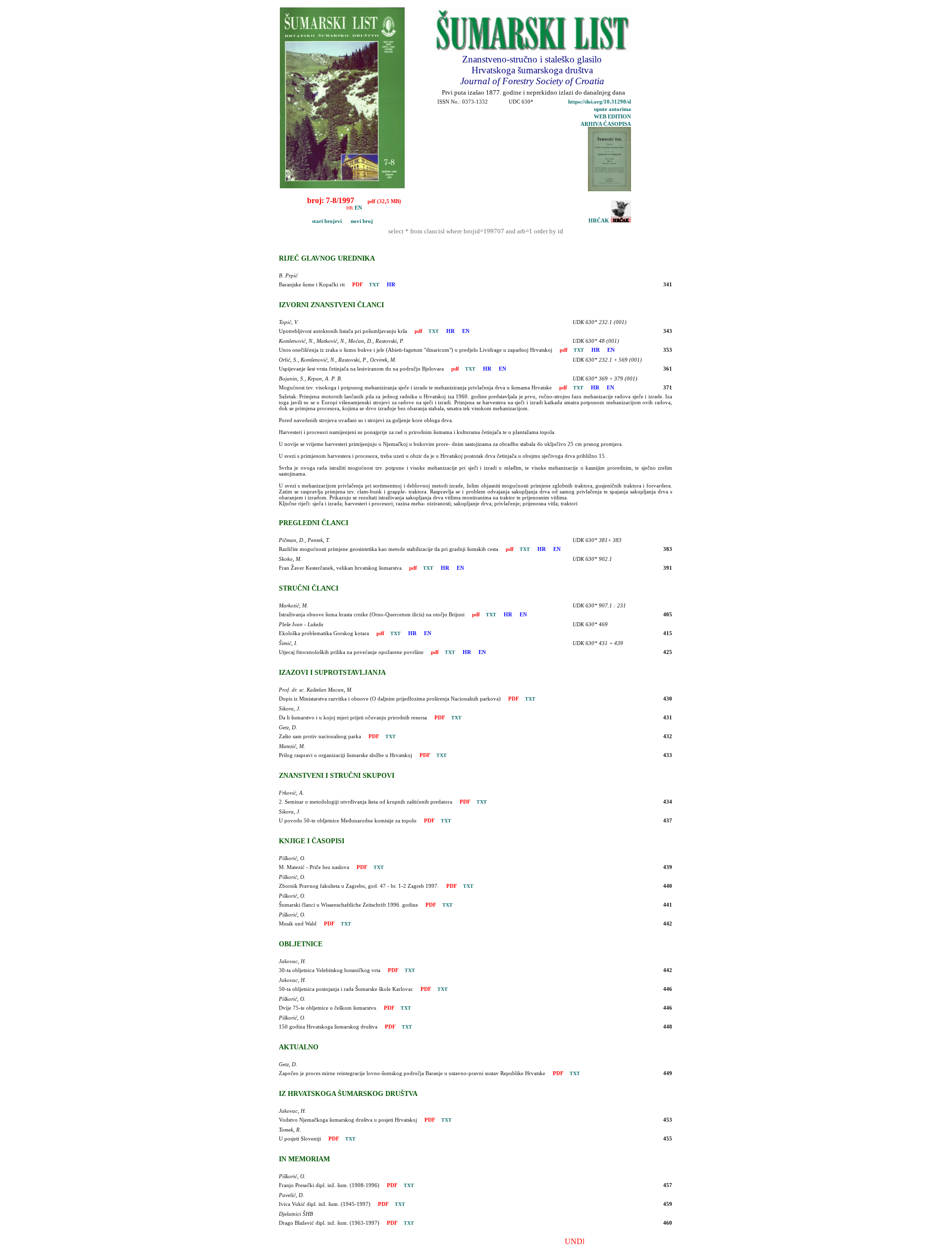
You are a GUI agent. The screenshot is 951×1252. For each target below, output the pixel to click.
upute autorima (612, 109)
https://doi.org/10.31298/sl (599, 102)
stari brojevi (312, 221)
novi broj (358, 221)
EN (358, 208)
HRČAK (599, 220)
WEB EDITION (612, 116)
